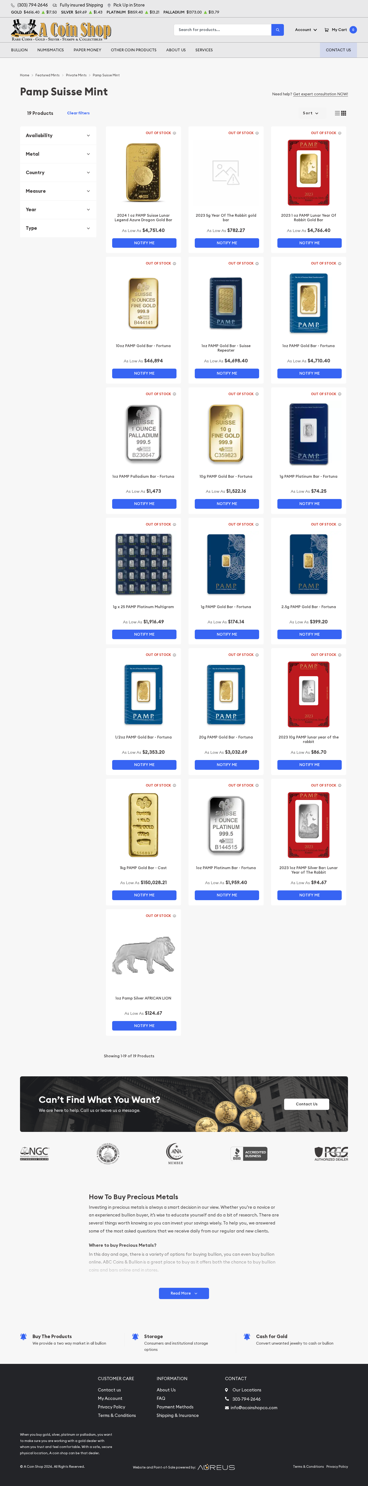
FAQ (161, 1398)
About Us (176, 50)
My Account (110, 1398)
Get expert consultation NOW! (320, 94)
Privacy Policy (111, 1407)
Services (204, 50)
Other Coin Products (133, 50)
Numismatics (50, 50)
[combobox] (223, 30)
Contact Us (338, 50)
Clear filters (78, 113)
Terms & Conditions (117, 1415)
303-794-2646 (247, 1399)
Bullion (19, 50)
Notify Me (144, 242)
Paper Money (87, 50)
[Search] (277, 30)
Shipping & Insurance (178, 1415)
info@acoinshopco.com (254, 1407)
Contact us (109, 1390)
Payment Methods (175, 1407)
